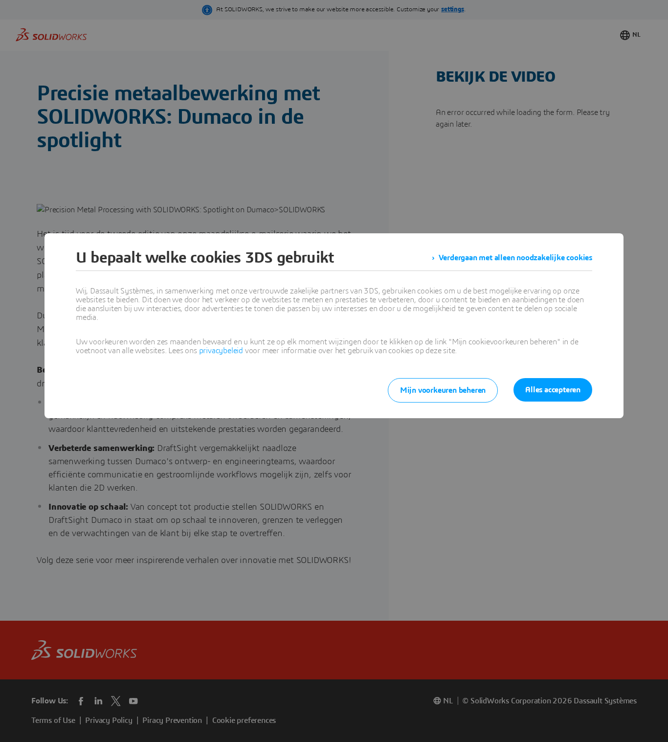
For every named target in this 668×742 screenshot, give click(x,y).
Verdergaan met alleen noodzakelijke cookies (515, 258)
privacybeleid (221, 351)
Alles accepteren (552, 390)
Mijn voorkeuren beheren (443, 390)
